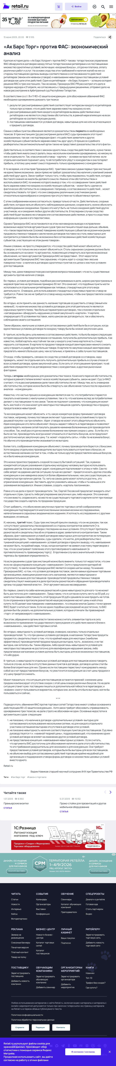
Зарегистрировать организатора (70, 978)
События (42, 894)
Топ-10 (89, 977)
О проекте (19, 1027)
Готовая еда (92, 904)
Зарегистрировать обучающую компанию (45, 979)
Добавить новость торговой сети (95, 944)
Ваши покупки (68, 938)
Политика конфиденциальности (27, 1014)
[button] (21, 894)
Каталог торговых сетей (45, 944)
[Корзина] (59, 7)
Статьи (14, 899)
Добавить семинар (45, 987)
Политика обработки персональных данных (32, 1019)
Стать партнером (94, 909)
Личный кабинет (66, 931)
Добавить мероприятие (67, 986)
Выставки (41, 909)
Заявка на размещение (17, 936)
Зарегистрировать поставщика (20, 975)
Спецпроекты (95, 894)
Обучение (67, 894)
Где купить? (91, 987)
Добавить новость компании (20, 982)
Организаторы (43, 904)
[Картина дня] (94, 7)
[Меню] (111, 6)
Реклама (17, 929)
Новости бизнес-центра (44, 936)
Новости (15, 904)
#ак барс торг (18, 777)
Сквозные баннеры (20, 942)
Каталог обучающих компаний (71, 906)
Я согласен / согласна (83, 1052)
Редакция (40, 1027)
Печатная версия (20, 947)
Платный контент (19, 952)
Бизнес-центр (45, 929)
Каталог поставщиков (43, 952)
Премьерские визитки (16, 803)
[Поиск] (103, 6)
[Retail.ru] (21, 7)
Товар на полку (18, 957)
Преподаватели (69, 912)
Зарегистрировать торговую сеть (95, 936)
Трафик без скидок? (95, 982)
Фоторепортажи (19, 918)
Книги (90, 967)
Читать (16, 894)
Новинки (90, 973)
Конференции (43, 913)
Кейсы (14, 913)
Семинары (66, 899)
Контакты (60, 1027)
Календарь (41, 899)
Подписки (66, 942)
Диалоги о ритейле (95, 899)
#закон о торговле (36, 777)
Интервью (16, 909)
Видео (89, 913)
